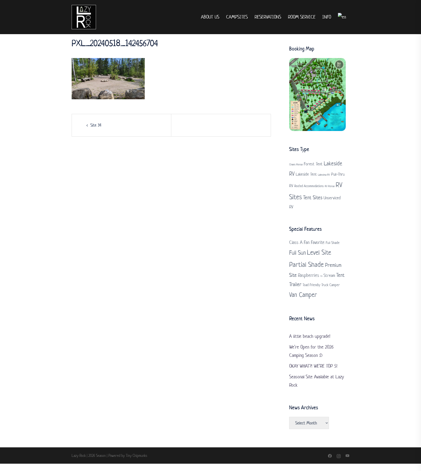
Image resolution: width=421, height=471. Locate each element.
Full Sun (297, 252)
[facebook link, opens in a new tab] (330, 455)
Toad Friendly (311, 284)
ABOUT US (210, 17)
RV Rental (330, 186)
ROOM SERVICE (302, 17)
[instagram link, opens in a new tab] (339, 455)
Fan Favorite (314, 242)
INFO (326, 17)
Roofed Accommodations (309, 186)
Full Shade (333, 242)
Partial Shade (306, 264)
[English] (342, 17)
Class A (296, 242)
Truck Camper (330, 284)
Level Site (319, 252)
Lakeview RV (324, 174)
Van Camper (303, 294)
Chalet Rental (296, 164)
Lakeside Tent (306, 174)
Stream (329, 275)
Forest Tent (313, 164)
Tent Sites (312, 197)
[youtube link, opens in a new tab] (347, 455)
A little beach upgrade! (309, 336)
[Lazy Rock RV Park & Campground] (84, 17)
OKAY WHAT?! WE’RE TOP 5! (313, 366)
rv (321, 276)
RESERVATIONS (268, 17)
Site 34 (95, 125)
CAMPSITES (237, 17)
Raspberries (308, 275)
